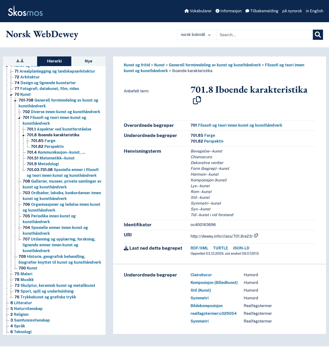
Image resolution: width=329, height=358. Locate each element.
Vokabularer (200, 11)
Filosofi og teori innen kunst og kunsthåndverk (236, 125)
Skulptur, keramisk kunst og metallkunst (54, 285)
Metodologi (43, 164)
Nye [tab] (88, 61)
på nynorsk (292, 11)
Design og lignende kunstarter (45, 83)
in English (314, 11)
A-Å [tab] (20, 61)
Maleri (23, 274)
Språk (17, 326)
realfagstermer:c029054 (214, 313)
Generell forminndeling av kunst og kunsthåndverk (215, 65)
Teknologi (21, 332)
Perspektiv (47, 146)
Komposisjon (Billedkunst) (214, 282)
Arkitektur (27, 77)
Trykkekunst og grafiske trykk (45, 297)
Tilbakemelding (263, 11)
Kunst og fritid (137, 65)
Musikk (24, 279)
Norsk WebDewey (42, 34)
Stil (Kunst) (201, 290)
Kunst (22, 94)
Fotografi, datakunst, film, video (46, 88)
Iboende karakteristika (53, 135)
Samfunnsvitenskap (30, 320)
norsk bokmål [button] (193, 34)
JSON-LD (241, 248)
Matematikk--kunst (51, 158)
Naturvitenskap (26, 308)
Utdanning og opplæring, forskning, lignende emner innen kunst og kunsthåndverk (59, 245)
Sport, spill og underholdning (44, 291)
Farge (43, 140)
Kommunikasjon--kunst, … (56, 152)
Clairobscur (201, 275)
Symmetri (200, 298)
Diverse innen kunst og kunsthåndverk (61, 112)
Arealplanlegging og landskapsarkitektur (54, 71)
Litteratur (21, 303)
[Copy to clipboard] (197, 100)
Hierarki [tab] (54, 61)
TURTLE (220, 248)
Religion (19, 314)
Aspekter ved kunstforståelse (59, 129)
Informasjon (230, 11)
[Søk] (318, 34)
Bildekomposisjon (207, 305)
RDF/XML (199, 248)
